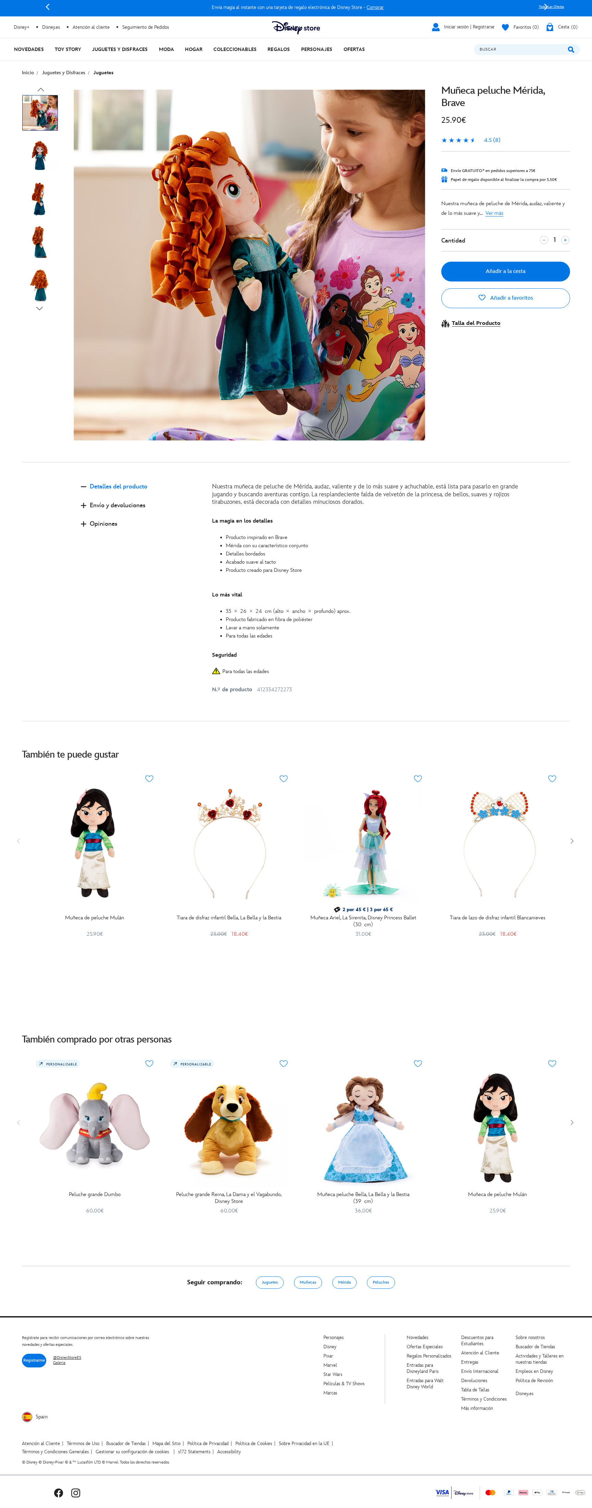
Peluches (381, 1282)
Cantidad (453, 240)
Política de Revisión (534, 1381)
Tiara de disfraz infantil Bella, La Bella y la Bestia (229, 918)
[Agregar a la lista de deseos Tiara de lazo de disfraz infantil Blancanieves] (552, 779)
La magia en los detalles (242, 521)
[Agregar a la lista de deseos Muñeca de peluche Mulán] (149, 779)
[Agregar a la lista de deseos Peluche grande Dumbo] (149, 1064)
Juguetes (270, 1282)
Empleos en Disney (534, 1371)
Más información (477, 1408)
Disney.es (51, 27)
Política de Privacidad (208, 1443)
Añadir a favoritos (511, 298)
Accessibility (229, 1452)
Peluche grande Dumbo (95, 1194)
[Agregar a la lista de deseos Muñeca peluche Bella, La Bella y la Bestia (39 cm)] (418, 1064)
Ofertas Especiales (425, 1347)
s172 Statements (194, 1452)
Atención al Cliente (480, 1353)
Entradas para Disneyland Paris (423, 1368)
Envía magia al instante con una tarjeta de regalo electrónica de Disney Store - (297, 7)
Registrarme (34, 1360)
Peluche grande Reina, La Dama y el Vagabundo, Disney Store (229, 1198)
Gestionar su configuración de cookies (132, 1452)
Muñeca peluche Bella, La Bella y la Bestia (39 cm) (363, 1198)
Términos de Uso (83, 1443)
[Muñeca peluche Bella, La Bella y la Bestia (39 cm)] (363, 1129)
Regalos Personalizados (429, 1356)
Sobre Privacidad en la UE (304, 1443)
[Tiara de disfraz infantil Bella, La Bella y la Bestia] (229, 844)
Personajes (333, 1337)
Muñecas (308, 1282)
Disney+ (21, 27)
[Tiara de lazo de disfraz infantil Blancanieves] (497, 844)
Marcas (330, 1393)
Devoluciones (474, 1381)
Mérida (344, 1282)
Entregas (469, 1362)
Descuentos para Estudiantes (477, 1341)
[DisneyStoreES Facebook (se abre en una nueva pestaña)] (58, 1493)
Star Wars (332, 1374)
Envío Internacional (479, 1371)
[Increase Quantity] (565, 240)
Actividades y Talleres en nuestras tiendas (540, 1359)
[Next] (546, 6)
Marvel (330, 1365)
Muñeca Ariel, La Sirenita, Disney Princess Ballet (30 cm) (363, 921)
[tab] (141, 492)
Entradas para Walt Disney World (425, 1384)
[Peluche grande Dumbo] (94, 1129)
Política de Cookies (253, 1443)
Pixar (328, 1356)
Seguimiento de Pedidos (145, 27)
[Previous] (47, 6)
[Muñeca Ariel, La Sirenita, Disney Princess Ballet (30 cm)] (363, 844)
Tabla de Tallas (475, 1390)
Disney (329, 1347)
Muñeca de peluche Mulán (94, 918)
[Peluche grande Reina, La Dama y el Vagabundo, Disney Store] (229, 1129)
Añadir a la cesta (506, 271)
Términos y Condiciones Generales (55, 1452)
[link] (471, 140)
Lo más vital (227, 595)
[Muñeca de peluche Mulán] (94, 844)
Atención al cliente (91, 27)
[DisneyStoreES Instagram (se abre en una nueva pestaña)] (75, 1493)
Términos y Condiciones (484, 1399)
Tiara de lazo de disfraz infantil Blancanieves (497, 918)
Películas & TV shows (344, 1384)
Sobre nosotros (530, 1337)
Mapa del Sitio (166, 1443)
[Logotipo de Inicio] (296, 28)
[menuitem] (29, 49)
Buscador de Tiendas (535, 1347)
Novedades (417, 1337)
